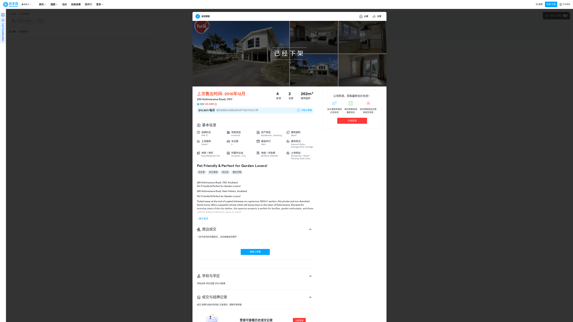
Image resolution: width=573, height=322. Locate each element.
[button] (26, 4)
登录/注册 (551, 4)
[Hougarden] (10, 4)
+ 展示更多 (202, 218)
